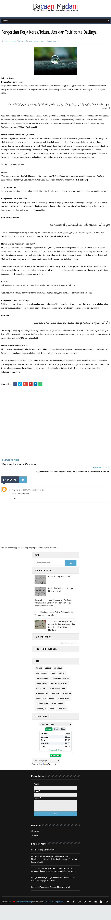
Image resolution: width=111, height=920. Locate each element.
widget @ (63, 643)
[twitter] (68, 901)
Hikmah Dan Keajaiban (61, 678)
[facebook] (74, 901)
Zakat (51, 709)
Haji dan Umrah (42, 678)
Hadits (61, 673)
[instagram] (85, 901)
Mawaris (55, 693)
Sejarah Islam (63, 698)
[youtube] (101, 901)
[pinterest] (106, 901)
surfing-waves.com (72, 643)
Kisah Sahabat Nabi (57, 688)
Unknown (16, 490)
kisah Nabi (62, 709)
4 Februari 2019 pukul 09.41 (33, 490)
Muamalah (67, 693)
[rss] (90, 901)
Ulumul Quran (57, 704)
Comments (53, 41)
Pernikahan (41, 698)
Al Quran (58, 668)
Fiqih (53, 673)
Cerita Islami (41, 673)
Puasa (51, 698)
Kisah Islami (41, 688)
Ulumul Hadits (42, 704)
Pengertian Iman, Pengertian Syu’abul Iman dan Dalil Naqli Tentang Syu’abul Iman (53, 879)
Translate (52, 764)
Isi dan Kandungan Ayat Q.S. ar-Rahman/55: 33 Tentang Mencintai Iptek (54, 613)
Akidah (48, 668)
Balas (14, 499)
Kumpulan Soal (42, 693)
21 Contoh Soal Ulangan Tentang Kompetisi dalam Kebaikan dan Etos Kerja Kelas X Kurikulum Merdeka (62, 625)
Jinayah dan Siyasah (59, 683)
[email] (96, 901)
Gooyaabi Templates (54, 901)
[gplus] (79, 901)
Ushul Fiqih (41, 709)
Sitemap (34, 835)
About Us (35, 831)
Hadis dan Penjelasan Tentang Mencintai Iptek (61, 589)
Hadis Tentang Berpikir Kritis (60, 576)
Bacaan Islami (40, 41)
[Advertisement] (55, 423)
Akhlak (31, 41)
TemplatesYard (24, 901)
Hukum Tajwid (41, 683)
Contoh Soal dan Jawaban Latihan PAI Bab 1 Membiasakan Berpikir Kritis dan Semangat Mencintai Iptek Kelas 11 (53, 603)
